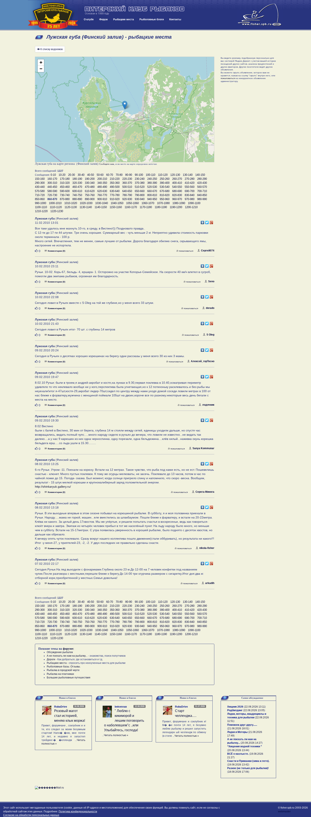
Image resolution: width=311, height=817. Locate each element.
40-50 (90, 174)
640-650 (127, 191)
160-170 (52, 178)
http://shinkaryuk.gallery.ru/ (53, 486)
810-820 (164, 195)
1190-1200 (176, 207)
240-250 (152, 178)
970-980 (189, 199)
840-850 (202, 195)
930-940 (139, 199)
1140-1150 (101, 207)
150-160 (40, 178)
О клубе (89, 19)
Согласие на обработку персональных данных (31, 815)
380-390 (152, 182)
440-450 (52, 186)
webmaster (284, 811)
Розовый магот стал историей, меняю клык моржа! (69, 715)
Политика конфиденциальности (78, 811)
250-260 (164, 178)
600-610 (77, 191)
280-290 (202, 178)
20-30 (71, 174)
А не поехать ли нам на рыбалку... (67, 655)
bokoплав (121, 706)
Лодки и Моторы (237, 732)
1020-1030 (86, 203)
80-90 (128, 174)
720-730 (52, 195)
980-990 (202, 199)
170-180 (65, 178)
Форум (103, 19)
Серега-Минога (204, 491)
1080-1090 (178, 203)
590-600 (65, 191)
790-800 (139, 195)
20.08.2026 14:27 (251, 742)
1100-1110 (41, 207)
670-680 (164, 191)
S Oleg (210, 334)
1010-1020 (70, 203)
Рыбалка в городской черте (63, 670)
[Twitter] (207, 221)
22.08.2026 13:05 (254, 710)
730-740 (65, 195)
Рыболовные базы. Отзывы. (64, 666)
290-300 (40, 182)
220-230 (127, 178)
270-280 (189, 178)
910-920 (115, 199)
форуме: (68, 648)
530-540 (164, 186)
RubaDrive (60, 706)
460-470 (77, 186)
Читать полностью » (116, 735)
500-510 (127, 186)
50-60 (100, 174)
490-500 (115, 186)
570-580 (40, 191)
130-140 (188, 174)
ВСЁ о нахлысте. (238, 753)
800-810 (152, 195)
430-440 (40, 186)
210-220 (115, 178)
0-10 (53, 174)
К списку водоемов (51, 49)
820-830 (177, 195)
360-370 (127, 182)
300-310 (52, 182)
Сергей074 (207, 250)
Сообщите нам (106, 164)
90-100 (139, 174)
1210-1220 (41, 211)
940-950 (152, 199)
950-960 (164, 199)
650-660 (139, 191)
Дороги (51, 659)
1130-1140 (86, 207)
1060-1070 (148, 203)
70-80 (119, 174)
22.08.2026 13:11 (255, 706)
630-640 (115, 191)
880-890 (77, 199)
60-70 (109, 174)
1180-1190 (161, 207)
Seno (211, 281)
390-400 (164, 182)
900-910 (102, 199)
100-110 (150, 174)
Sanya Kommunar (203, 448)
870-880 (65, 199)
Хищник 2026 (235, 706)
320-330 (77, 182)
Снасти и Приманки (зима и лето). (248, 761)
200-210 (102, 178)
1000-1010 (55, 203)
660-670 (152, 191)
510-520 (139, 186)
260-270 (177, 178)
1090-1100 (194, 203)
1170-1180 (146, 207)
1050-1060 (132, 203)
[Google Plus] (211, 221)
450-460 (65, 186)
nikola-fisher (206, 548)
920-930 (127, 199)
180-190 (77, 178)
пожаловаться (186, 251)
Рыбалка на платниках (60, 673)
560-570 (202, 186)
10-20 (62, 174)
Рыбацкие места (123, 19)
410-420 (189, 182)
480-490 (102, 186)
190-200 (90, 178)
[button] (124, 105)
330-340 (90, 182)
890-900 (90, 199)
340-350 (102, 182)
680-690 (177, 191)
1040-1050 (117, 203)
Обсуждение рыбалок (60, 652)
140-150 (200, 174)
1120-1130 (71, 207)
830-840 (189, 195)
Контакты (175, 19)
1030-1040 (101, 203)
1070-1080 (163, 203)
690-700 (189, 191)
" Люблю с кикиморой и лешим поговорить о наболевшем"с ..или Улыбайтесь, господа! (124, 720)
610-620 (90, 191)
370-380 (139, 182)
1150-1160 (116, 207)
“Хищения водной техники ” (244, 746)
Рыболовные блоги (151, 19)
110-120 (163, 174)
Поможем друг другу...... (242, 724)
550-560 (189, 186)
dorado (210, 308)
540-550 (177, 186)
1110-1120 (56, 207)
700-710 (202, 191)
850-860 (40, 199)
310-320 (65, 182)
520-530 (152, 186)
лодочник (208, 404)
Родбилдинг (234, 710)
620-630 (102, 191)
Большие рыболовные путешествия (68, 677)
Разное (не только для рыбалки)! (248, 768)
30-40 (81, 174)
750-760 (90, 195)
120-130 (175, 174)
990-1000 (40, 203)
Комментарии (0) (56, 251)
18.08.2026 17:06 (238, 771)
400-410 (177, 182)
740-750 (77, 195)
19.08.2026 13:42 (238, 764)
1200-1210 (191, 207)
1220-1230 (56, 211)
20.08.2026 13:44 (238, 750)
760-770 (102, 195)
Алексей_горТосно (202, 361)
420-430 (202, 182)
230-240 (139, 178)
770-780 (115, 195)
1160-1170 (131, 207)
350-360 (115, 182)
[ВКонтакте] (202, 221)
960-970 (177, 199)
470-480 (90, 186)
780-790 (127, 195)
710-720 (40, 195)
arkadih (209, 583)
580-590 (52, 191)
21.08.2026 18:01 (238, 728)
